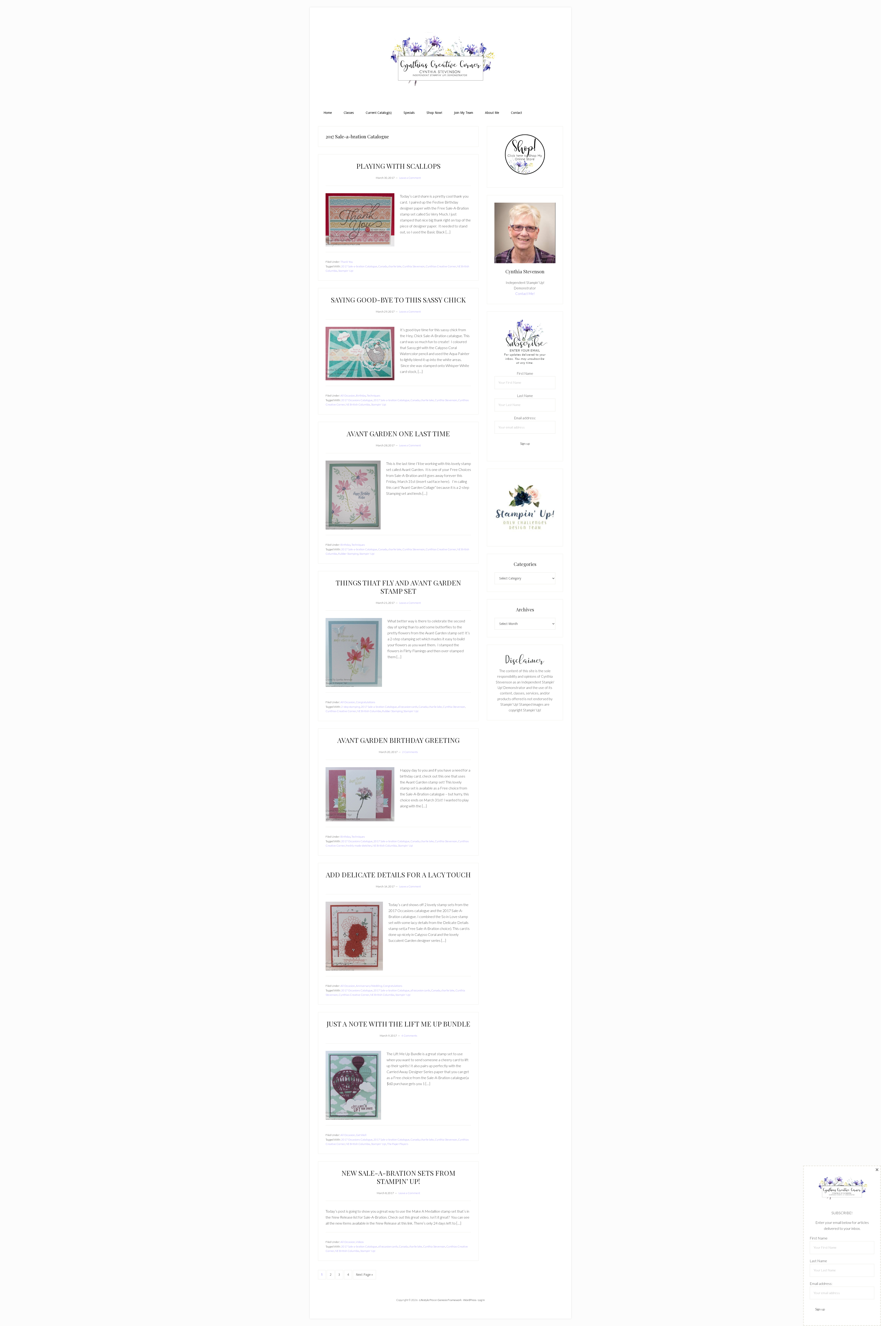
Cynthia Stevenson (413, 266)
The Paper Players (397, 1144)
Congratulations (365, 702)
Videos (360, 1242)
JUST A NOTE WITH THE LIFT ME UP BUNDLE (398, 1023)
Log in (481, 1300)
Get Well (361, 1135)
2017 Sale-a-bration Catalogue (359, 266)
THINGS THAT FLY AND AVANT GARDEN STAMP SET (398, 587)
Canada (382, 266)
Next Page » (364, 1276)
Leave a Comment (410, 177)
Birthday (361, 395)
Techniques (373, 395)
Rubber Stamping (348, 553)
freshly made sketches (359, 845)
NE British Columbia (358, 404)
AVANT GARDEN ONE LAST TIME (398, 433)
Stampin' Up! (345, 270)
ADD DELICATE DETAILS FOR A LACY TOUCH (398, 874)
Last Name (525, 396)
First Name (525, 373)
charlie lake (394, 266)
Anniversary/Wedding (369, 986)
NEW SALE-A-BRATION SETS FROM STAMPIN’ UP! (398, 1177)
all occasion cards (408, 706)
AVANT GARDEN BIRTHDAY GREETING (398, 740)
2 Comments (410, 752)
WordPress (469, 1300)
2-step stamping (350, 706)
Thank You (346, 261)
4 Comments (409, 1035)
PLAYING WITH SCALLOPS (398, 166)
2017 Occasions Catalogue (357, 400)
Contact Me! (525, 293)
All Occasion (347, 395)
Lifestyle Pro (426, 1300)
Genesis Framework (450, 1300)
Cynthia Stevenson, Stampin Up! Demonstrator (440, 61)
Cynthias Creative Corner (441, 266)
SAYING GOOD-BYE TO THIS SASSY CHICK (398, 299)
